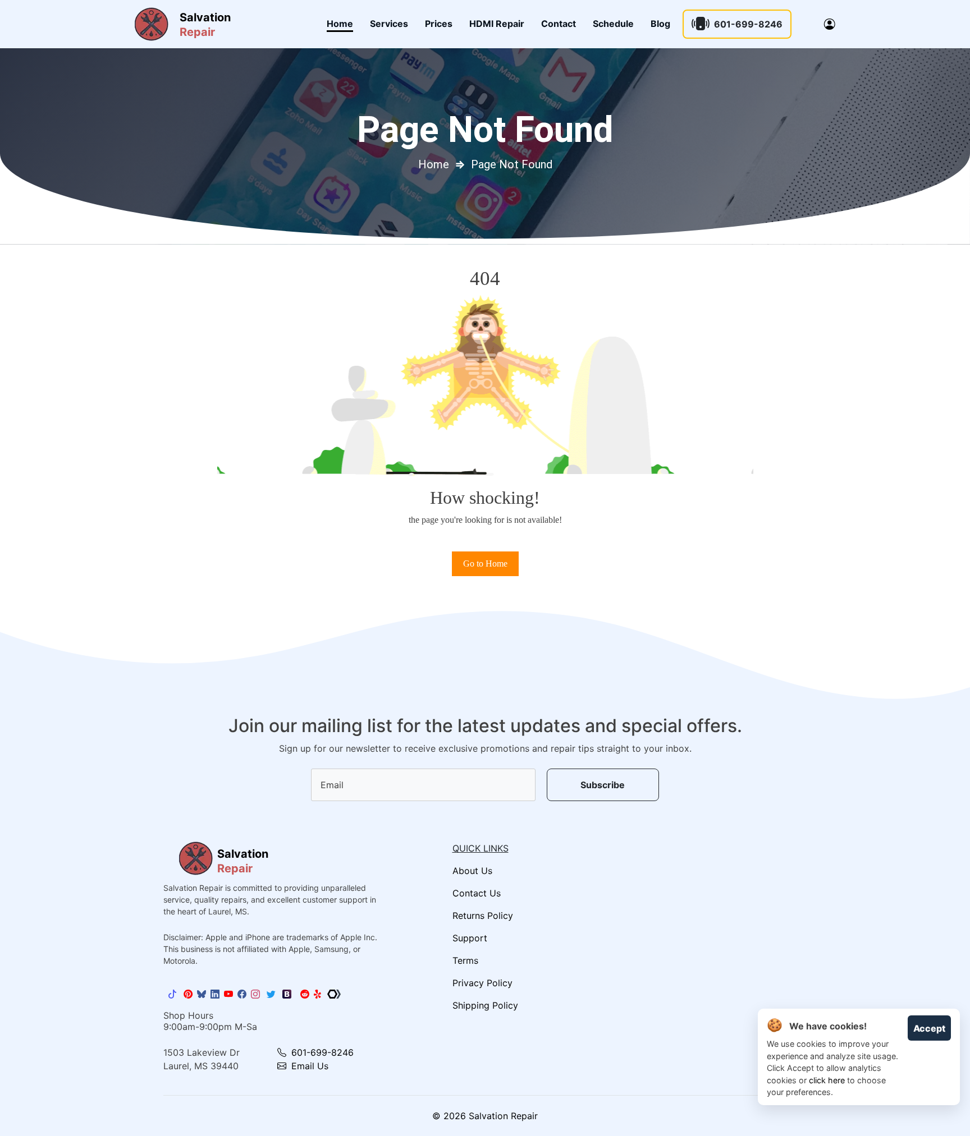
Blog (660, 23)
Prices (438, 23)
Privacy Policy (482, 982)
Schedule (613, 23)
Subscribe (602, 784)
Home (340, 23)
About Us (472, 870)
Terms (465, 960)
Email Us (308, 1065)
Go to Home (485, 563)
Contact (558, 23)
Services (389, 23)
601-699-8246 (748, 24)
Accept (929, 1028)
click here (827, 1080)
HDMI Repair (496, 23)
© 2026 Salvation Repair (485, 1115)
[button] (829, 24)
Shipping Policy (485, 1005)
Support (469, 938)
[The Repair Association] (334, 994)
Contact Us (476, 893)
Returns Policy (482, 915)
